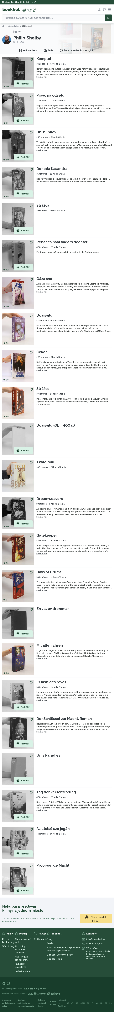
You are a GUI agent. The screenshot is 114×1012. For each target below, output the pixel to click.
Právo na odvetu (50, 95)
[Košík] (104, 9)
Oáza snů (44, 279)
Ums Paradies (48, 755)
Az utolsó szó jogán (53, 829)
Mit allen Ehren (49, 645)
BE (106, 1003)
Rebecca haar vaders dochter (62, 242)
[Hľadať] (108, 17)
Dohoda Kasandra (51, 169)
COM (82, 1003)
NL (97, 1003)
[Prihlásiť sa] (99, 9)
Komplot (43, 59)
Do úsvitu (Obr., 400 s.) (55, 425)
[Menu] (109, 9)
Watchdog (8, 946)
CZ (67, 1003)
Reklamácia (40, 939)
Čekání (42, 352)
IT (92, 1003)
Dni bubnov (46, 132)
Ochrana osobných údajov (42, 1003)
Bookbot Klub (54, 959)
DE (77, 1003)
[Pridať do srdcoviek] (31, 59)
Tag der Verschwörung (56, 792)
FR (101, 1003)
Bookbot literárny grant (60, 954)
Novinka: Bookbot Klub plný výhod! (19, 2)
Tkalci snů (45, 462)
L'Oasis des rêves (51, 682)
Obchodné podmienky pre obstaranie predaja (26, 1003)
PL (110, 1003)
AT (72, 1003)
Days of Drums (48, 572)
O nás (50, 943)
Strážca (42, 205)
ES (88, 1003)
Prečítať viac (41, 77)
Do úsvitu (44, 315)
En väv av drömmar (52, 609)
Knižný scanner (23, 971)
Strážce (42, 389)
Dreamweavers (49, 499)
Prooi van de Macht (52, 865)
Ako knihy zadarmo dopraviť (20, 949)
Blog (49, 939)
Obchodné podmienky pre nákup (8, 1003)
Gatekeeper (46, 535)
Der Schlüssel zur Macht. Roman (64, 719)
